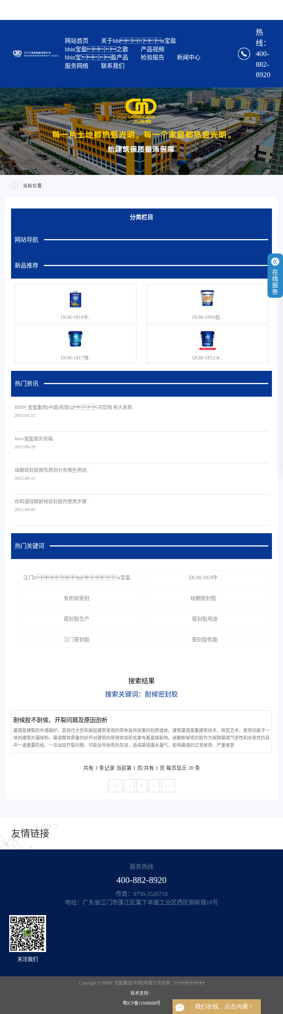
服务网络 (76, 66)
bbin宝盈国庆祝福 (34, 438)
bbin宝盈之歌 (96, 49)
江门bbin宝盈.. (78, 577)
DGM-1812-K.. (207, 358)
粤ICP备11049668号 (142, 1003)
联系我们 (113, 66)
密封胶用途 (205, 619)
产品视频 (152, 49)
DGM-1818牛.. (76, 317)
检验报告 (152, 57)
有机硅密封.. (78, 598)
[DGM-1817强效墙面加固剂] (75, 340)
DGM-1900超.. (207, 317)
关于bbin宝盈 (138, 41)
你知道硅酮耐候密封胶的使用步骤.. (52, 501)
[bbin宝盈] (36, 53)
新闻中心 (188, 57)
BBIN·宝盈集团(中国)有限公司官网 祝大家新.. (74, 407)
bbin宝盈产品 (96, 57)
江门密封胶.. (78, 639)
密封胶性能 (205, 639)
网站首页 (76, 41)
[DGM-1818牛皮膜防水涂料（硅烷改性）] (75, 299)
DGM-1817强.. (76, 358)
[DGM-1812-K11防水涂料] (207, 340)
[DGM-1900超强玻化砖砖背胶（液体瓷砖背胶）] (207, 299)
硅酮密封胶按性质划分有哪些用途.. (52, 470)
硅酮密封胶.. (205, 598)
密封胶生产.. (78, 619)
